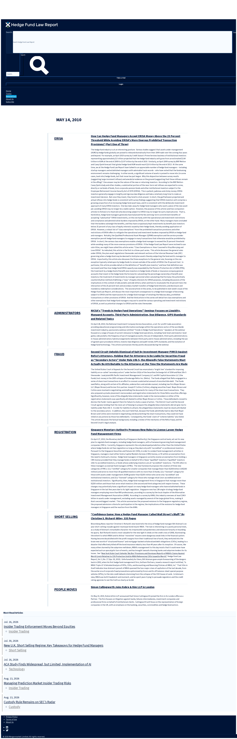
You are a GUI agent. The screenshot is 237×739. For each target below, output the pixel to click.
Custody (14, 706)
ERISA (58, 138)
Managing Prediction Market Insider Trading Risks (37, 683)
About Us (10, 99)
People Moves (65, 589)
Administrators (67, 313)
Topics (8, 93)
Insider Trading (19, 631)
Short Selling (66, 516)
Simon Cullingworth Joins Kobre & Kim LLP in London (122, 587)
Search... (9, 32)
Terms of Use (11, 719)
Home (8, 91)
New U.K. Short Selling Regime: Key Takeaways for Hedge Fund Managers (53, 645)
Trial (121, 78)
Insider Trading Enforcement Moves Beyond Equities (39, 626)
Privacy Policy (12, 716)
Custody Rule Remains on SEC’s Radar (29, 702)
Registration (65, 432)
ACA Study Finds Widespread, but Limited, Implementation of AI (47, 664)
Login (121, 84)
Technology (17, 669)
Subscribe (10, 101)
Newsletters (11, 96)
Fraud (59, 354)
